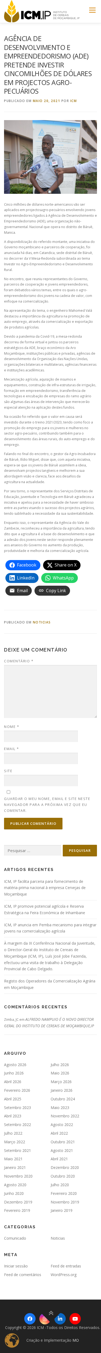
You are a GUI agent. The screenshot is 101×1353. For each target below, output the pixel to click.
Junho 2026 (14, 1073)
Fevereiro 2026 (17, 1090)
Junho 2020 (14, 1193)
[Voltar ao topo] (50, 1313)
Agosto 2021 (62, 1150)
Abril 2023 (12, 1115)
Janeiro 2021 (15, 1167)
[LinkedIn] (60, 1318)
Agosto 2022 (62, 1124)
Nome (11, 726)
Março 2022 (14, 1141)
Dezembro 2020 (65, 1167)
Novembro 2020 (18, 1176)
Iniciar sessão (16, 1266)
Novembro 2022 (65, 1115)
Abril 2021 (59, 1158)
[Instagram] (45, 1318)
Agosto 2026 (15, 1064)
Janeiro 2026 (61, 1090)
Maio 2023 (60, 1107)
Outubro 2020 (63, 1176)
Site (8, 770)
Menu (92, 10)
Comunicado (15, 1238)
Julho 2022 (13, 1133)
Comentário (18, 661)
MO (75, 1340)
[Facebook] (30, 1318)
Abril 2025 (12, 1098)
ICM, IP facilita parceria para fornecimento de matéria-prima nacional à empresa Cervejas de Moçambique (45, 888)
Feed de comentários (22, 1274)
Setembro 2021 (17, 1150)
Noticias (42, 622)
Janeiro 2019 (61, 1210)
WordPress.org (63, 1274)
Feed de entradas (66, 1266)
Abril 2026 (12, 1081)
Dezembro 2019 (18, 1202)
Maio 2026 (60, 1073)
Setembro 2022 (17, 1124)
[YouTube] (75, 1318)
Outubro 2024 (63, 1098)
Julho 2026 (60, 1064)
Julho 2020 (60, 1184)
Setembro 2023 (17, 1107)
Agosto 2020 (15, 1184)
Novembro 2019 (65, 1202)
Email (11, 748)
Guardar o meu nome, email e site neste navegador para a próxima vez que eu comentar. (47, 804)
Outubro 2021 (63, 1141)
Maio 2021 (13, 1158)
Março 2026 (61, 1081)
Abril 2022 (59, 1133)
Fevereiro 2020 (64, 1193)
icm (73, 101)
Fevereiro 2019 (17, 1210)
